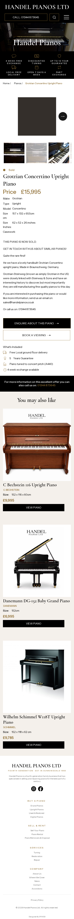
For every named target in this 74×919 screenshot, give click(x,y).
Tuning (37, 852)
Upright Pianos (37, 809)
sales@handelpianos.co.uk (18, 302)
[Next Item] (63, 116)
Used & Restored (36, 813)
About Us (37, 873)
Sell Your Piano (37, 830)
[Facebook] (40, 788)
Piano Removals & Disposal (37, 838)
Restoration (37, 856)
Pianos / (18, 83)
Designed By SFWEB (37, 917)
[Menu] (66, 17)
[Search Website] (54, 17)
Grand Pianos (36, 805)
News (37, 881)
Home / (7, 83)
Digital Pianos (36, 817)
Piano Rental (37, 834)
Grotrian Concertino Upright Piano (43, 83)
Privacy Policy (37, 900)
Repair (37, 860)
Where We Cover (37, 877)
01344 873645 (27, 309)
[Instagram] (33, 788)
